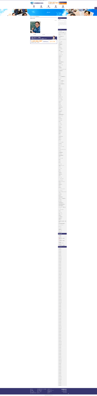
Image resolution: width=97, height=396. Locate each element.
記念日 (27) (60, 101)
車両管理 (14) (60, 184)
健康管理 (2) (60, 218)
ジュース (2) (60, 168)
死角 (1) (60, 159)
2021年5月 (60, 319)
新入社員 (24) (60, 89)
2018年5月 (60, 369)
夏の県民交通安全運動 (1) (62, 223)
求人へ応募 (53, 41)
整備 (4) (60, 50)
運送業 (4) (60, 215)
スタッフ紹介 (39, 391)
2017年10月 (60, 379)
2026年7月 (60, 248)
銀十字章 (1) (60, 201)
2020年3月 (60, 337)
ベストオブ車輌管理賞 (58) (62, 76)
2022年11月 (60, 300)
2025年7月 (60, 264)
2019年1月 (60, 357)
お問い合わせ (46, 41)
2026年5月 (60, 249)
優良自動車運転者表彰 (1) (62, 204)
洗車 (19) (60, 60)
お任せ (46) (60, 105)
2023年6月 (60, 290)
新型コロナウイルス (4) (61, 181)
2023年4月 (60, 293)
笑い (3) (60, 140)
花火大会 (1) (60, 47)
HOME (34, 7)
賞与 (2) (60, 162)
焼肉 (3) (60, 79)
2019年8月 (60, 347)
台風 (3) (60, 175)
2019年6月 (60, 350)
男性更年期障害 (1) (61, 205)
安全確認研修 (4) (61, 152)
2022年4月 (60, 309)
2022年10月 (60, 302)
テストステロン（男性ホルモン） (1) (62, 207)
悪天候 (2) (60, 187)
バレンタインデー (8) (61, 146)
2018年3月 (60, 372)
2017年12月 (60, 376)
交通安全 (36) (60, 174)
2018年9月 (60, 363)
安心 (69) (60, 104)
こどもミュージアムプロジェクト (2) (62, 39)
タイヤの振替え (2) (61, 51)
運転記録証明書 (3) (61, 155)
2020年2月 (60, 338)
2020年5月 (60, 334)
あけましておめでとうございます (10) (62, 192)
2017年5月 (60, 385)
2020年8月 (60, 331)
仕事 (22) (60, 57)
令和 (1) (60, 156)
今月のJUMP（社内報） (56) (62, 32)
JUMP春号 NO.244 (61, 242)
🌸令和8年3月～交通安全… (62, 245)
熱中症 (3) (60, 195)
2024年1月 (60, 283)
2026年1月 (60, 255)
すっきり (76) (60, 98)
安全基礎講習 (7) (61, 70)
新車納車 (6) (60, 63)
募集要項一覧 (50, 391)
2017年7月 (60, 382)
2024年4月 (60, 280)
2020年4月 (60, 335)
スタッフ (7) (60, 53)
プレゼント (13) (61, 54)
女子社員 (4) (60, 143)
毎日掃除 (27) (60, 111)
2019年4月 (60, 353)
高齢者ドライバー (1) (61, 165)
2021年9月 (60, 315)
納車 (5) (60, 37)
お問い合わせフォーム (63, 2)
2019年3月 (60, 354)
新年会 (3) (60, 139)
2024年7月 (60, 277)
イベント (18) (60, 41)
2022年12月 (60, 299)
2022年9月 (60, 303)
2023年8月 (60, 287)
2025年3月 (60, 268)
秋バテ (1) (60, 226)
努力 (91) (60, 117)
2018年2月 (60, 373)
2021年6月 (60, 318)
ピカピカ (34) (60, 120)
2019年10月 (60, 344)
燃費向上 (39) (60, 88)
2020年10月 (60, 328)
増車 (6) (60, 85)
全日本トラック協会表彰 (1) (62, 198)
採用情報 (56, 7)
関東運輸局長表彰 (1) (61, 114)
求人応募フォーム (63, 3)
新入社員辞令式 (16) (61, 36)
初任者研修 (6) (60, 44)
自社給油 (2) (60, 127)
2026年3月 (60, 252)
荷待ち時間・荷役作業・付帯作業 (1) (62, 221)
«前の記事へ (34, 34)
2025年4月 (60, 267)
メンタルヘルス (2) (61, 209)
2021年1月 (60, 325)
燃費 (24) (60, 133)
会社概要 (41, 7)
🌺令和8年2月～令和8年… (62, 238)
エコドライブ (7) (61, 82)
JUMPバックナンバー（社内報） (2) (62, 34)
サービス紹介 (48, 7)
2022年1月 (60, 312)
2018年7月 (60, 366)
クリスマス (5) (60, 190)
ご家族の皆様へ (40, 390)
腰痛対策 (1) (60, 229)
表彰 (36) (60, 66)
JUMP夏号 (60, 235)
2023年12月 (60, 284)
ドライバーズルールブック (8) (62, 69)
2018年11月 (60, 360)
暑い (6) (60, 171)
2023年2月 (60, 296)
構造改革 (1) (60, 232)
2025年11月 (60, 258)
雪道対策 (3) (60, 130)
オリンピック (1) (61, 158)
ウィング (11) (60, 124)
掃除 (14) (60, 73)
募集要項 (63, 7)
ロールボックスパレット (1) (62, 149)
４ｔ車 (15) (60, 123)
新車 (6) (60, 121)
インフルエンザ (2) (61, 178)
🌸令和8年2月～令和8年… (62, 240)
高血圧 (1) (60, 219)
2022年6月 (60, 306)
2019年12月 (60, 341)
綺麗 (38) (60, 108)
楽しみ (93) (60, 92)
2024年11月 (60, 274)
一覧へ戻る (43, 34)
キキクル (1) (60, 212)
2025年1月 (60, 271)
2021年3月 (60, 322)
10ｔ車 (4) (60, 95)
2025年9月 (60, 261)
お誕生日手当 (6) (61, 136)
